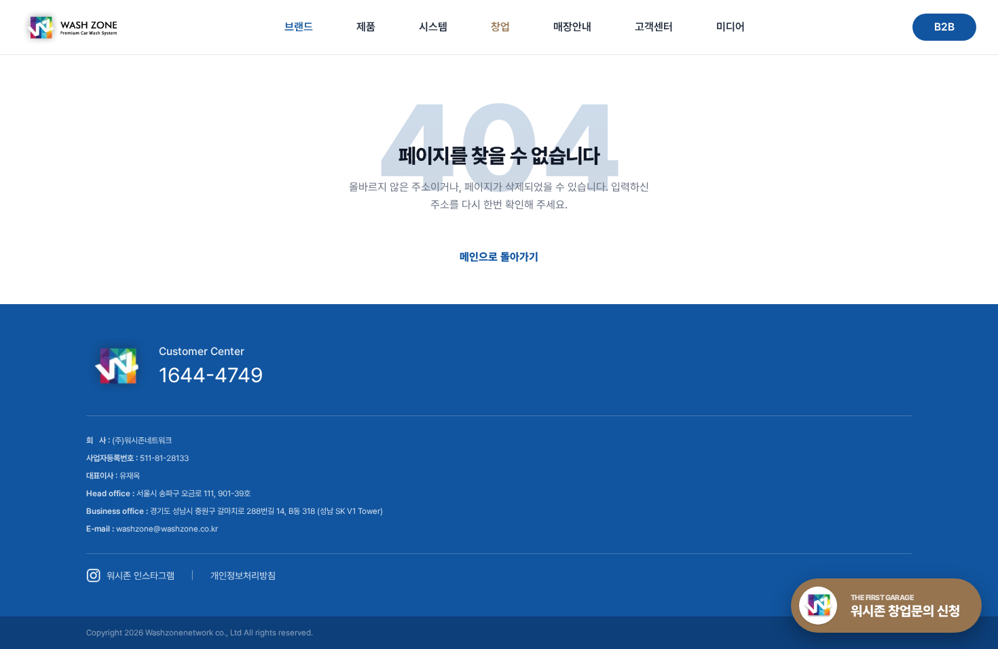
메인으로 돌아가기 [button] (499, 257)
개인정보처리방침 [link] (243, 575)
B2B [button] (944, 26)
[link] (69, 27)
